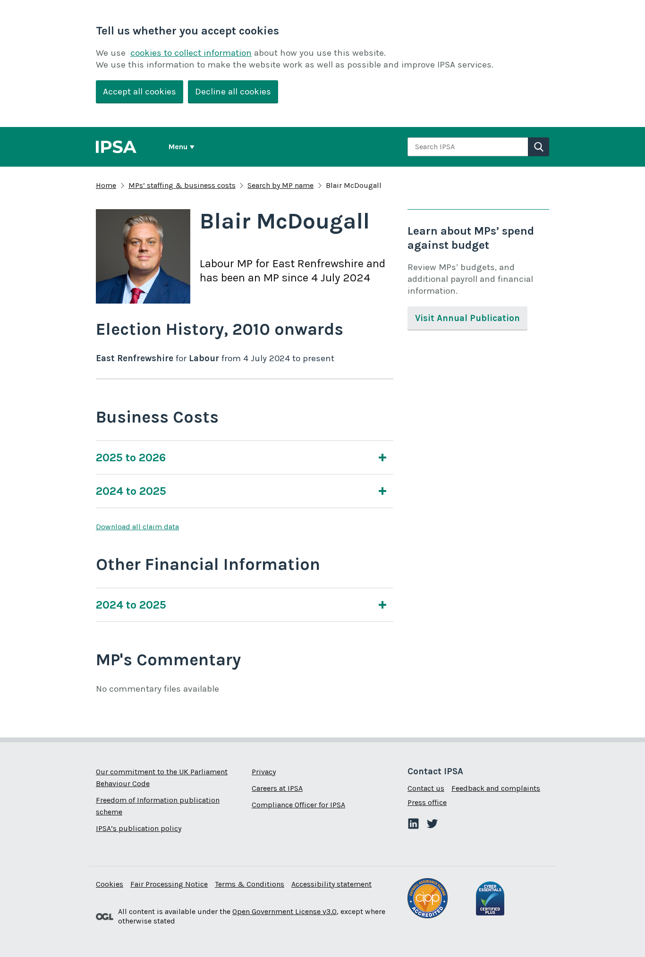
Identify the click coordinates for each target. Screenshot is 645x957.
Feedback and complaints (495, 788)
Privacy (264, 771)
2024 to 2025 (131, 491)
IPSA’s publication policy (138, 828)
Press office (427, 802)
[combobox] (467, 146)
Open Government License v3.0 (284, 911)
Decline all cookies (233, 91)
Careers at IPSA (277, 788)
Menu (178, 146)
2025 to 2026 (131, 457)
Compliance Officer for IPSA (298, 804)
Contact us (425, 788)
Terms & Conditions (249, 884)
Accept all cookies (139, 91)
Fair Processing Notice (169, 884)
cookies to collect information (191, 53)
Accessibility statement (331, 884)
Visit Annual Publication (467, 318)
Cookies (109, 884)
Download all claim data (137, 526)
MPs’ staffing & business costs (182, 185)
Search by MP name (280, 185)
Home (106, 185)
